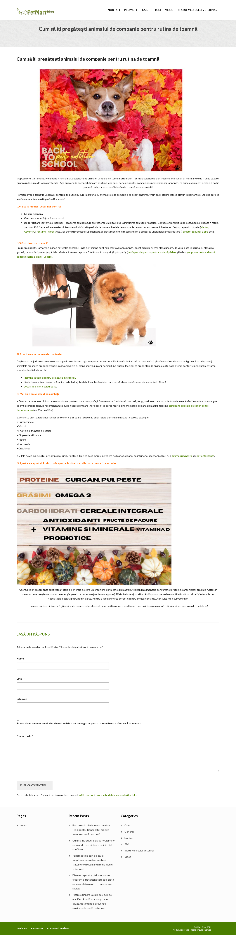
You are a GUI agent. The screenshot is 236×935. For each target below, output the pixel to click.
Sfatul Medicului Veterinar (197, 9)
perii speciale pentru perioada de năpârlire (152, 252)
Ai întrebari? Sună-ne (58, 928)
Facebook (22, 928)
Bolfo (205, 231)
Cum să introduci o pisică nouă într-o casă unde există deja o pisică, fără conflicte (93, 845)
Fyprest (51, 231)
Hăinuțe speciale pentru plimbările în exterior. (50, 377)
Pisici (157, 9)
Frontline (40, 231)
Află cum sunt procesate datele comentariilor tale (107, 795)
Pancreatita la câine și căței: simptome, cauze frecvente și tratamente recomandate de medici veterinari (92, 862)
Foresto (186, 231)
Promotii (131, 9)
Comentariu (25, 736)
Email (21, 678)
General (129, 831)
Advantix (29, 231)
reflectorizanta (205, 455)
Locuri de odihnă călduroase (40, 386)
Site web (22, 698)
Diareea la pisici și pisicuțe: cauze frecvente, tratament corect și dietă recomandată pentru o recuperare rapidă (93, 882)
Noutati (114, 9)
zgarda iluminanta (182, 455)
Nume (21, 658)
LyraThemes (205, 930)
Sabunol (196, 231)
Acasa (23, 825)
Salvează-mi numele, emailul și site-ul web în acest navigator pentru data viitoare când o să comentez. (79, 723)
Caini (145, 9)
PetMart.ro (37, 928)
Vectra (205, 227)
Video (169, 9)
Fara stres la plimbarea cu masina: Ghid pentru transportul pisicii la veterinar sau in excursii (91, 830)
